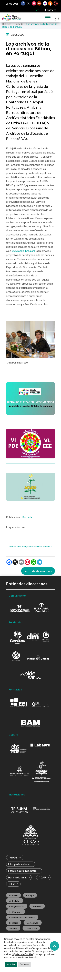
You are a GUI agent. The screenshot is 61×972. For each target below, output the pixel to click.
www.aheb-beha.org (23, 250)
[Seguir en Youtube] (39, 3)
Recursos (37, 906)
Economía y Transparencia (22, 917)
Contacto (50, 9)
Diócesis (13, 895)
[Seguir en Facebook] (23, 3)
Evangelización (16, 906)
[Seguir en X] (28, 3)
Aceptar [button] (11, 964)
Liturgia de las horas (19, 864)
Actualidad (14, 901)
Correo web (33, 922)
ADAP (42, 877)
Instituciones (15, 912)
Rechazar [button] (24, 964)
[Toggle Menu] (47, 17)
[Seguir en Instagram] (34, 3)
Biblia (12, 884)
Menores (13, 922)
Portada (27, 517)
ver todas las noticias (38, 571)
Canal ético (31, 928)
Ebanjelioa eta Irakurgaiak (22, 870)
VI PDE (13, 857)
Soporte (13, 928)
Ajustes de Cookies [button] (22, 954)
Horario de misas (17, 877)
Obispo (30, 895)
